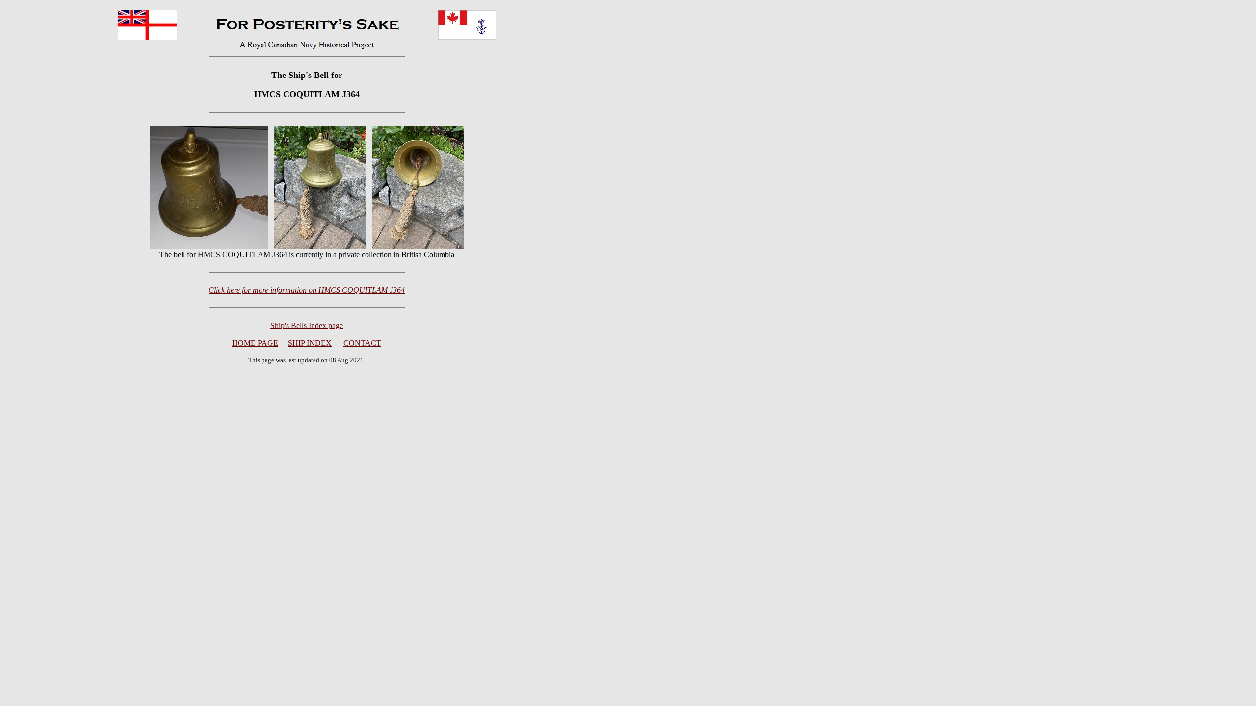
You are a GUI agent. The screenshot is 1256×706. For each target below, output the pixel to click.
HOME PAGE (255, 343)
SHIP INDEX (310, 343)
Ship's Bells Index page (306, 325)
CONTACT (362, 343)
